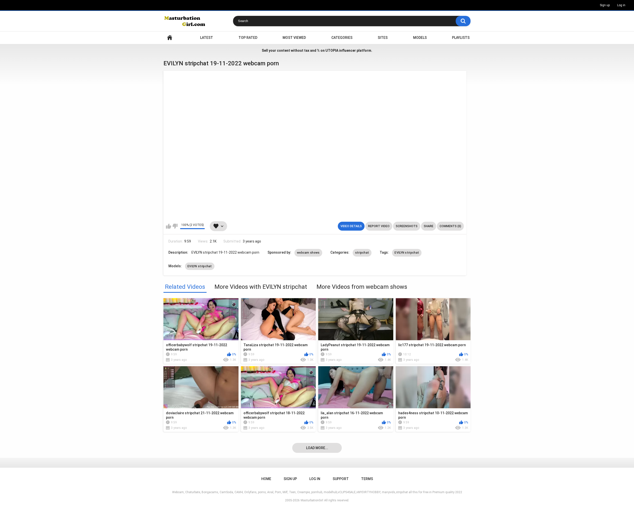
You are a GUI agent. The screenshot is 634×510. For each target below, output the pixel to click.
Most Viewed (294, 38)
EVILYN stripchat (407, 252)
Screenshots (407, 226)
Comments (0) (450, 226)
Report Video (379, 226)
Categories (341, 38)
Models (420, 38)
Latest (206, 38)
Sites (383, 38)
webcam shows (308, 252)
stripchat (362, 252)
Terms (367, 479)
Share (428, 226)
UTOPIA (331, 50)
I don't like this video (175, 226)
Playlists (461, 38)
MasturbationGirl (312, 500)
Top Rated (247, 38)
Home (169, 37)
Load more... (317, 448)
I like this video (168, 226)
